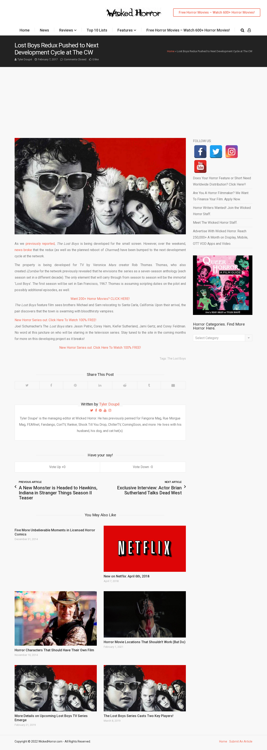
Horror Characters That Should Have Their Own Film (54, 650)
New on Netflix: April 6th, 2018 (126, 576)
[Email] (173, 385)
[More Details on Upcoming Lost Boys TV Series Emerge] (56, 688)
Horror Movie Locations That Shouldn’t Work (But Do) (144, 642)
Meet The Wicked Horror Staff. (215, 223)
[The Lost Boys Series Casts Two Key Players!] (145, 688)
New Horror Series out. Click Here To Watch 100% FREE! (55, 320)
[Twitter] (27, 385)
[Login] (249, 30)
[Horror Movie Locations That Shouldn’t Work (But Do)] (145, 614)
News (44, 30)
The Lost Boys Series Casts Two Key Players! (138, 716)
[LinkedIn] (100, 385)
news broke (24, 250)
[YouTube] (200, 166)
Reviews (66, 30)
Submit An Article (240, 741)
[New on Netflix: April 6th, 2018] (145, 549)
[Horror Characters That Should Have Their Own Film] (56, 618)
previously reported (40, 244)
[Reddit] (124, 385)
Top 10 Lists (97, 30)
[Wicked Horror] (133, 12)
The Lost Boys (176, 358)
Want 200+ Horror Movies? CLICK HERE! (100, 299)
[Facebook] (51, 385)
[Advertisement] (133, 98)
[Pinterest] (75, 385)
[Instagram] (231, 151)
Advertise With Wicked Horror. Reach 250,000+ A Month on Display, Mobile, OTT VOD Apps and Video (220, 237)
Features (125, 30)
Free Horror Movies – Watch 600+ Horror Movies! (217, 12)
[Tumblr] (149, 385)
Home (25, 30)
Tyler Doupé (25, 59)
